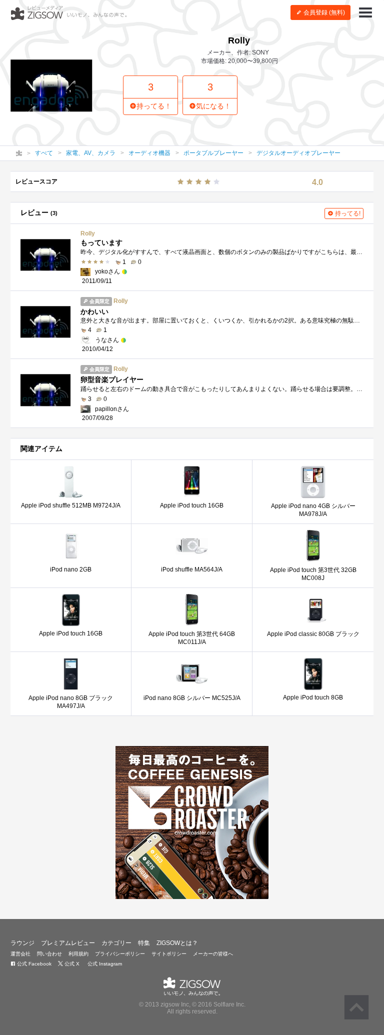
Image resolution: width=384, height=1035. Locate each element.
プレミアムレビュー (68, 943)
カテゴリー (117, 943)
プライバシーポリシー (120, 953)
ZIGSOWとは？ (177, 943)
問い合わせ (49, 953)
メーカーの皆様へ (213, 953)
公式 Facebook (34, 963)
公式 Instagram (104, 963)
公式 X (71, 963)
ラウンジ (22, 943)
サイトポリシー (169, 953)
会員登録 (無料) (323, 12)
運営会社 (20, 953)
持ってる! (347, 213)
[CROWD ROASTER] (192, 822)
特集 (144, 943)
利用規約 (78, 953)
